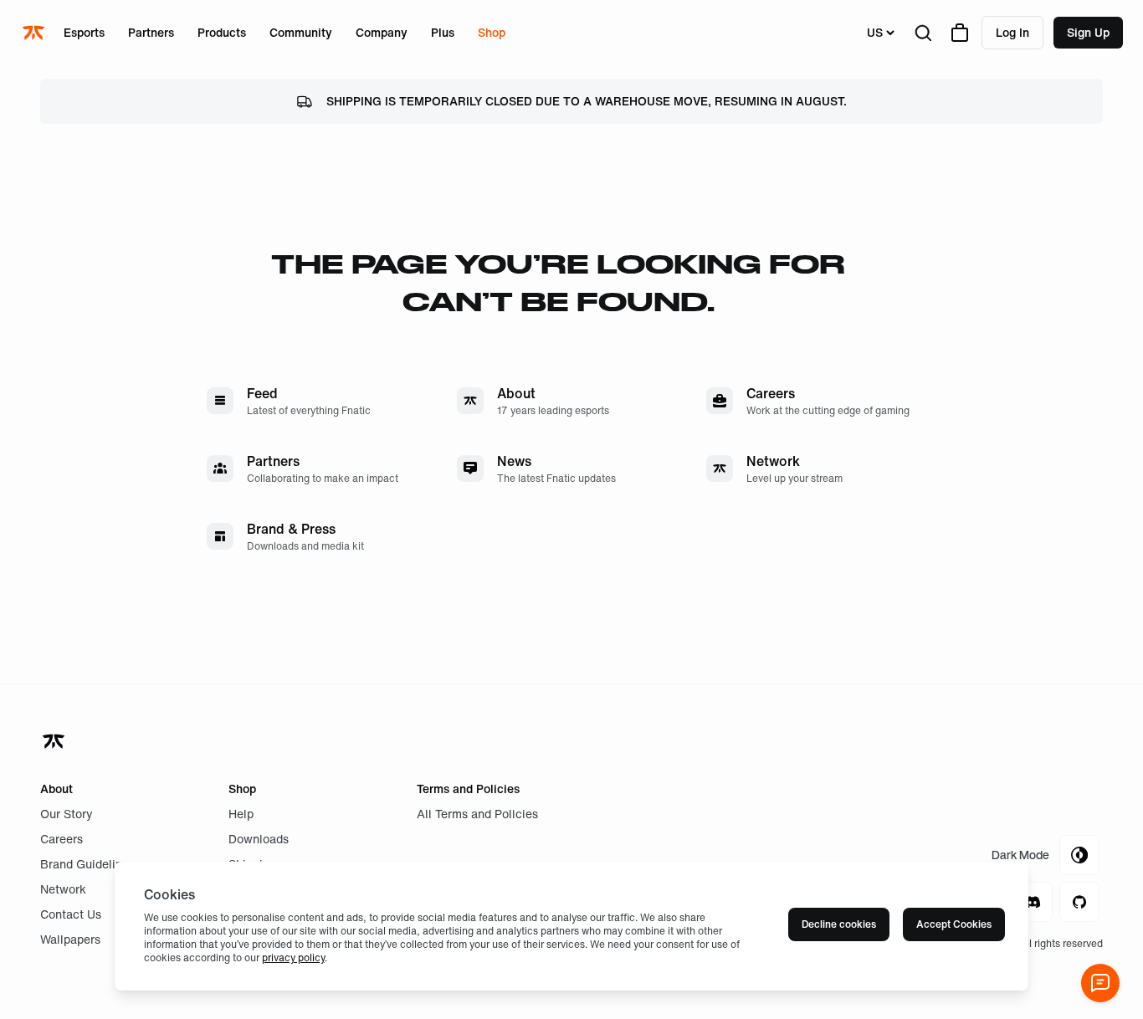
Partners (151, 32)
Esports (84, 32)
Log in (1012, 32)
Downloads (258, 838)
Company (381, 32)
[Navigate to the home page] (35, 32)
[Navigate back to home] (55, 741)
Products (221, 32)
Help (241, 813)
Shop (491, 32)
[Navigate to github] (1079, 902)
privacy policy (293, 957)
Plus (442, 32)
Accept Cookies (954, 924)
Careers (61, 838)
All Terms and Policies (477, 813)
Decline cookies (839, 924)
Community (300, 32)
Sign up (1088, 32)
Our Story (66, 813)
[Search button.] (923, 33)
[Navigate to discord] (1032, 902)
